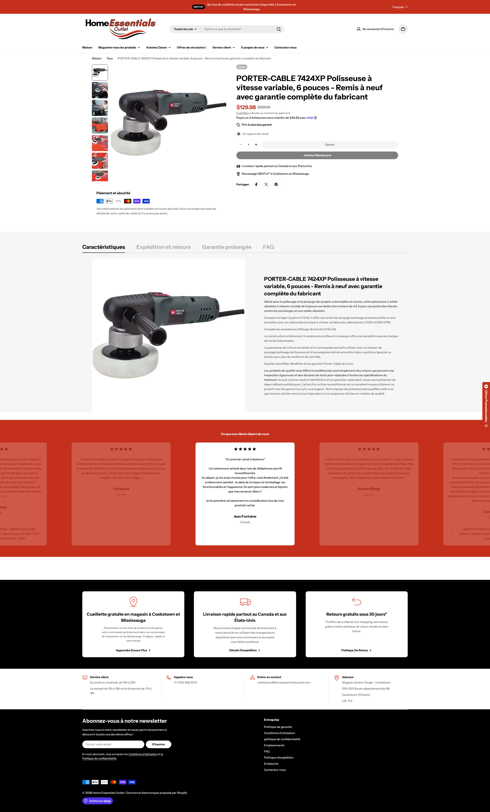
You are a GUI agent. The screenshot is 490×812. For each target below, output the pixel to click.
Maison (97, 58)
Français (398, 7)
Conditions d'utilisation (142, 754)
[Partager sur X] (266, 184)
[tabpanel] (245, 335)
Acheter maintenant (317, 155)
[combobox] (226, 29)
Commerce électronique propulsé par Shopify (156, 793)
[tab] (103, 248)
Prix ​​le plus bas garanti (257, 124)
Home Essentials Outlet (108, 793)
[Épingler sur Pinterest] (276, 184)
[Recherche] (278, 29)
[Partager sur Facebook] (256, 184)
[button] (486, 406)
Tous (109, 58)
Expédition (242, 113)
